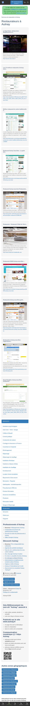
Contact (27, 704)
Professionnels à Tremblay (9, 675)
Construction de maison (9, 440)
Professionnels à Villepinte (9, 672)
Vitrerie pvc (6, 515)
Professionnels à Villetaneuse (10, 669)
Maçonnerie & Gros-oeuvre (10, 477)
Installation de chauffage (9, 467)
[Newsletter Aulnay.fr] (24, 2)
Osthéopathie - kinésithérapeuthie (12, 484)
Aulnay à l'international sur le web (14, 566)
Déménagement (7, 450)
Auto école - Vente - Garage (10, 429)
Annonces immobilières (9, 494)
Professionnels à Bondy (8, 689)
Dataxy (18, 588)
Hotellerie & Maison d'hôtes (10, 464)
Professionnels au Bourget (9, 684)
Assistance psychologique (10, 426)
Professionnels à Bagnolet (9, 692)
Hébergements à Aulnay (17, 527)
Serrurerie (5, 511)
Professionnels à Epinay (8, 687)
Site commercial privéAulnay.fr (16, 2)
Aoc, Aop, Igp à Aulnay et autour (13, 554)
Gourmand (21, 704)
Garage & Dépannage (9, 505)
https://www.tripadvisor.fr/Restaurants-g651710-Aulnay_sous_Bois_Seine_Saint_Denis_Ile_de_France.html (15, 98)
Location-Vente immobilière (10, 474)
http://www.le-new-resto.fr (9, 58)
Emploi (15, 704)
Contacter (18, 573)
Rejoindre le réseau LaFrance (11, 584)
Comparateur (9, 704)
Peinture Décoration (8, 491)
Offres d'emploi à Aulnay (11, 537)
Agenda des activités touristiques (14, 548)
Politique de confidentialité (18, 9)
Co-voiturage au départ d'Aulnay (14, 558)
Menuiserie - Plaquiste (9, 481)
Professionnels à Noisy (8, 678)
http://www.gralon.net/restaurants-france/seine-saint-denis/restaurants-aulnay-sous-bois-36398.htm (15, 329)
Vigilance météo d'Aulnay (12, 564)
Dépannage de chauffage (10, 457)
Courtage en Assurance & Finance (12, 443)
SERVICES (6, 421)
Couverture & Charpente (9, 447)
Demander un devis (9, 579)
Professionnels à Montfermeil (10, 681)
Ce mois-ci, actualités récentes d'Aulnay (16, 556)
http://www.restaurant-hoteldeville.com (12, 252)
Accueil (3, 704)
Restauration (6, 508)
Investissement (7, 470)
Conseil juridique (7, 436)
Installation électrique (8, 460)
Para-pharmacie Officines (10, 488)
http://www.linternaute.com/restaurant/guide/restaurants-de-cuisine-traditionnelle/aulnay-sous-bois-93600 (15, 140)
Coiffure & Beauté (7, 433)
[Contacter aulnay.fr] (27, 2)
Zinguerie (5, 518)
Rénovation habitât (8, 501)
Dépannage (6, 453)
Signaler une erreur (9, 581)
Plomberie (5, 498)
